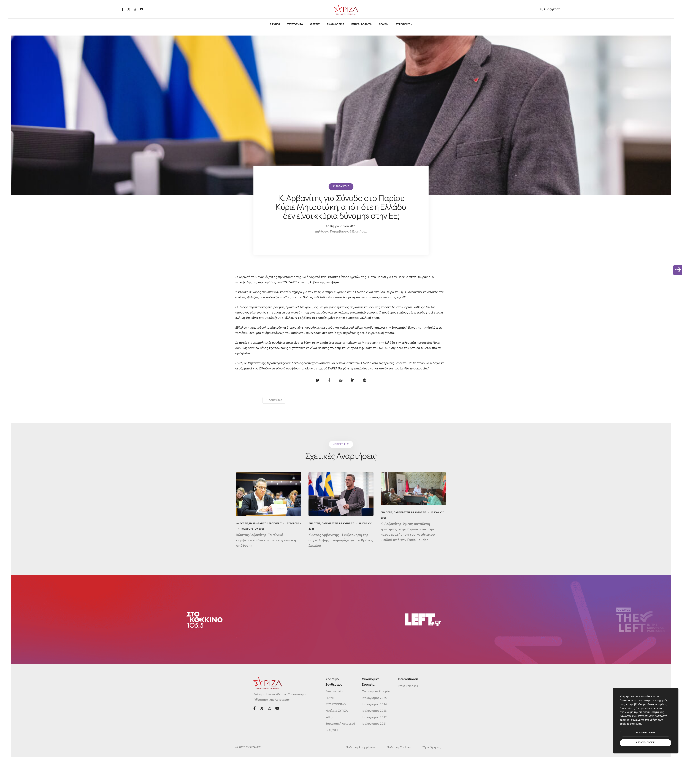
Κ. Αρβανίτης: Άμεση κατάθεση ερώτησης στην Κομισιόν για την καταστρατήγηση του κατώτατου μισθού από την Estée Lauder (408, 532)
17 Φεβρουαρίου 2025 (341, 226)
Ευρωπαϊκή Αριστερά (340, 724)
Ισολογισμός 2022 (374, 717)
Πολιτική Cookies (399, 747)
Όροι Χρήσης (432, 747)
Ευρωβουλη (404, 24)
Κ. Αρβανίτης (274, 400)
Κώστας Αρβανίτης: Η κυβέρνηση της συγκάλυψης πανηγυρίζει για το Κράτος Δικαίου (340, 541)
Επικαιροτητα (361, 24)
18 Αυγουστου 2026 (252, 529)
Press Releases (408, 686)
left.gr (330, 717)
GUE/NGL (332, 730)
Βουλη (383, 24)
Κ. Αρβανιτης (341, 186)
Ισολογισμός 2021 (374, 724)
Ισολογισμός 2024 (374, 704)
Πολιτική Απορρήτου (360, 747)
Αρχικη (275, 24)
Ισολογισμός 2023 (374, 711)
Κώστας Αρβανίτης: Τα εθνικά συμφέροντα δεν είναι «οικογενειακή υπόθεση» (266, 541)
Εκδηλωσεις (335, 24)
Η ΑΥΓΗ (331, 698)
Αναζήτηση (551, 9)
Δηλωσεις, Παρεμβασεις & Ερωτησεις (259, 524)
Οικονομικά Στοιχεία (376, 691)
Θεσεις (315, 24)
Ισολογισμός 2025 (374, 698)
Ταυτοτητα (295, 24)
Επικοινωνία (334, 691)
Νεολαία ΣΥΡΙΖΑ (337, 711)
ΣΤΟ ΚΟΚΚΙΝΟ (336, 704)
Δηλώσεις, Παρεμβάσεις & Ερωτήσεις (341, 231)
